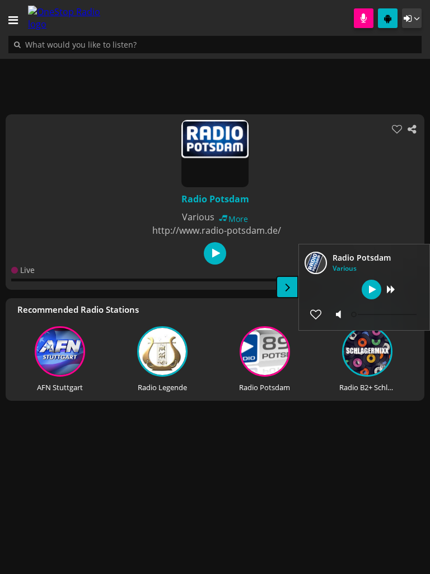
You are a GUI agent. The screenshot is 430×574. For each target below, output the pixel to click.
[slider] (385, 314)
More (238, 219)
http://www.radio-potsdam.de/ (216, 230)
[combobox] (115, 44)
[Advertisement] (215, 80)
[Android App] (388, 18)
